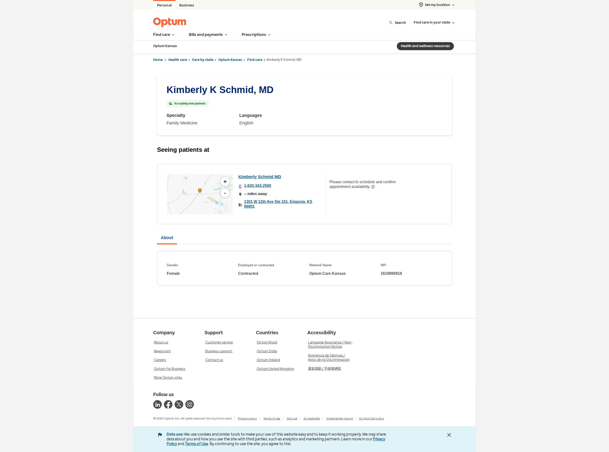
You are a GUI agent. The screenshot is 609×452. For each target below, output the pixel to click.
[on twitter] (179, 404)
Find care (254, 60)
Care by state (202, 60)
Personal (164, 5)
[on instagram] (189, 404)
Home (158, 60)
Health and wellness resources (425, 46)
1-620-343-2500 (257, 186)
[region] (200, 194)
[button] (200, 191)
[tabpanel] (304, 268)
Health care (177, 60)
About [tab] (167, 237)
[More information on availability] (373, 187)
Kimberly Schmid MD (259, 176)
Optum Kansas (230, 60)
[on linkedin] (157, 404)
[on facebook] (168, 404)
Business (186, 5)
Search (400, 22)
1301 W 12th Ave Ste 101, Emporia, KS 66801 (278, 204)
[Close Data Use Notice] (449, 435)
